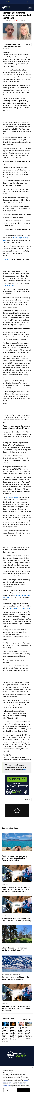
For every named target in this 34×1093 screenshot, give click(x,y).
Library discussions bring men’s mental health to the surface (14, 949)
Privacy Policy (9, 1082)
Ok (32, 1067)
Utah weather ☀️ (24, 2)
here (24, 770)
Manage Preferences (9, 1090)
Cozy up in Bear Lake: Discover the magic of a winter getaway (15, 978)
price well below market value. (20, 608)
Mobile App (17, 1064)
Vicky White (6, 259)
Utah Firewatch (14, 2)
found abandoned (8, 285)
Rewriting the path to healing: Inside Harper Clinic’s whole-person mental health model (16, 1008)
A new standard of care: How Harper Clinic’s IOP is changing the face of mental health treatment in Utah (16, 889)
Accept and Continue (23, 1090)
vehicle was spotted (12, 497)
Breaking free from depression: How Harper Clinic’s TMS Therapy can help (16, 920)
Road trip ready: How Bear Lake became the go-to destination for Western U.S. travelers (15, 858)
